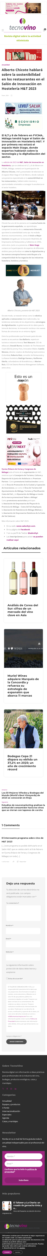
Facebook (25, 529)
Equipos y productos (11, 1104)
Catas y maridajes (10, 1121)
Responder (23, 861)
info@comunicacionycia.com (17, 1016)
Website (9, 952)
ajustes (22, 1248)
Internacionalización (11, 1111)
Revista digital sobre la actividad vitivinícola (22, 38)
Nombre (9, 925)
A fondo (5, 1107)
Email (8, 939)
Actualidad (6, 65)
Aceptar (7, 1252)
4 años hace (5, 861)
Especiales (6, 1114)
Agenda (5, 1118)
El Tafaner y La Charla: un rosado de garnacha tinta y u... (27, 1205)
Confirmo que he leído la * (21, 1170)
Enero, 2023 (5, 95)
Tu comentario (12, 903)
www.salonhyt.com (25, 526)
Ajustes (17, 1252)
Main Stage (34, 245)
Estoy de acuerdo (15, 979)
